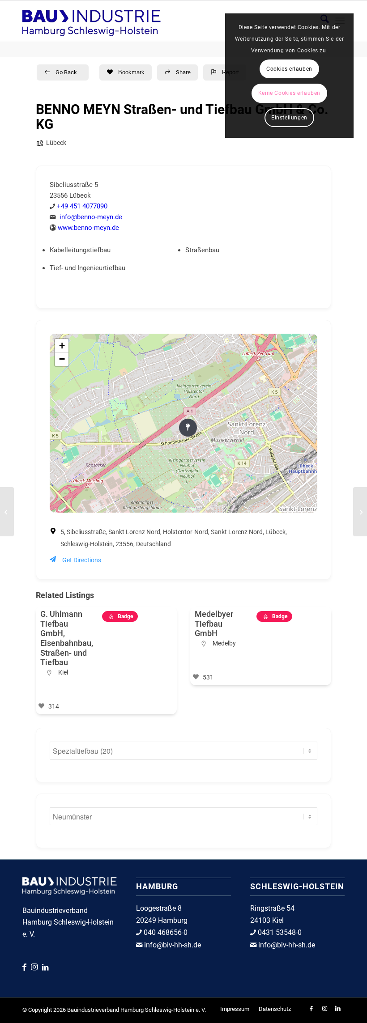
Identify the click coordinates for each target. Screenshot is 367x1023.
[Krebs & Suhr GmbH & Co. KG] (7, 511)
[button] (38, 664)
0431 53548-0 (279, 932)
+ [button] (62, 345)
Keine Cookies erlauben (289, 93)
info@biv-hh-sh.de (171, 945)
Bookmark (131, 72)
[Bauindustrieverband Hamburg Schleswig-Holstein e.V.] (91, 20)
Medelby (224, 643)
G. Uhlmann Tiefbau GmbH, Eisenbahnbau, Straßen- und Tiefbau (66, 638)
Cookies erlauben (289, 69)
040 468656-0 (165, 932)
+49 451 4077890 (82, 206)
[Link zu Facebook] (26, 967)
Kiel (63, 672)
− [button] (62, 359)
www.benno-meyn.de (88, 228)
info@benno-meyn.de (91, 217)
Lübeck (56, 142)
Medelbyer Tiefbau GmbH (214, 623)
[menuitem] (235, 1009)
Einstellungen (289, 118)
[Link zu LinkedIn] (45, 967)
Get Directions (81, 560)
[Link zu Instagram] (36, 967)
